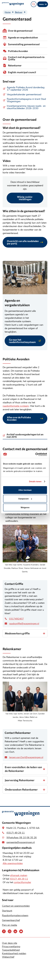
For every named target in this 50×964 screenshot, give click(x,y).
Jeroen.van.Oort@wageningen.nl (26, 757)
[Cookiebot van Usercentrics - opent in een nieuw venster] (35, 454)
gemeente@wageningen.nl (20, 842)
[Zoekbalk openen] (34, 4)
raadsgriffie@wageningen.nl (24, 623)
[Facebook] (4, 931)
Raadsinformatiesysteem (15, 915)
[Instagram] (9, 931)
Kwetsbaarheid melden (14, 953)
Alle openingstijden (13, 863)
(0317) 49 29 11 (15, 832)
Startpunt (7, 910)
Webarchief (8, 957)
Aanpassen (23, 499)
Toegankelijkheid (11, 950)
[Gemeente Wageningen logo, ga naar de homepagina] (13, 3)
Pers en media (9, 925)
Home (8, 12)
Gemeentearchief (11, 920)
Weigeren (25, 507)
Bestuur (18, 12)
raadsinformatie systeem (16, 406)
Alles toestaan (25, 490)
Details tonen (35, 481)
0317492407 (16, 618)
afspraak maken (18, 875)
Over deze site (9, 943)
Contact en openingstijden (16, 906)
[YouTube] (21, 931)
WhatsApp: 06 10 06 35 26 (21, 837)
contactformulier (22, 882)
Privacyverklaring (11, 946)
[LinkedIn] (15, 931)
